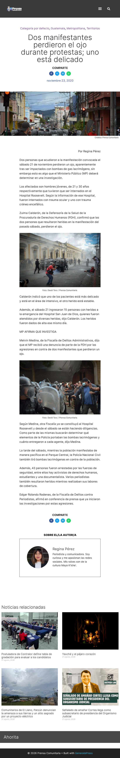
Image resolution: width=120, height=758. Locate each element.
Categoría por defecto (34, 28)
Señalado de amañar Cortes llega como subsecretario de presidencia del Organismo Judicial (89, 713)
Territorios (93, 28)
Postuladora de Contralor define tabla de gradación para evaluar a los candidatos (26, 655)
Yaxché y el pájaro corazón (79, 654)
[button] (100, 8)
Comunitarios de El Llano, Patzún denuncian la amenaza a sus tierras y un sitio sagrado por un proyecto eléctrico (28, 713)
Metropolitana (76, 28)
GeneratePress (84, 753)
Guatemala (58, 28)
